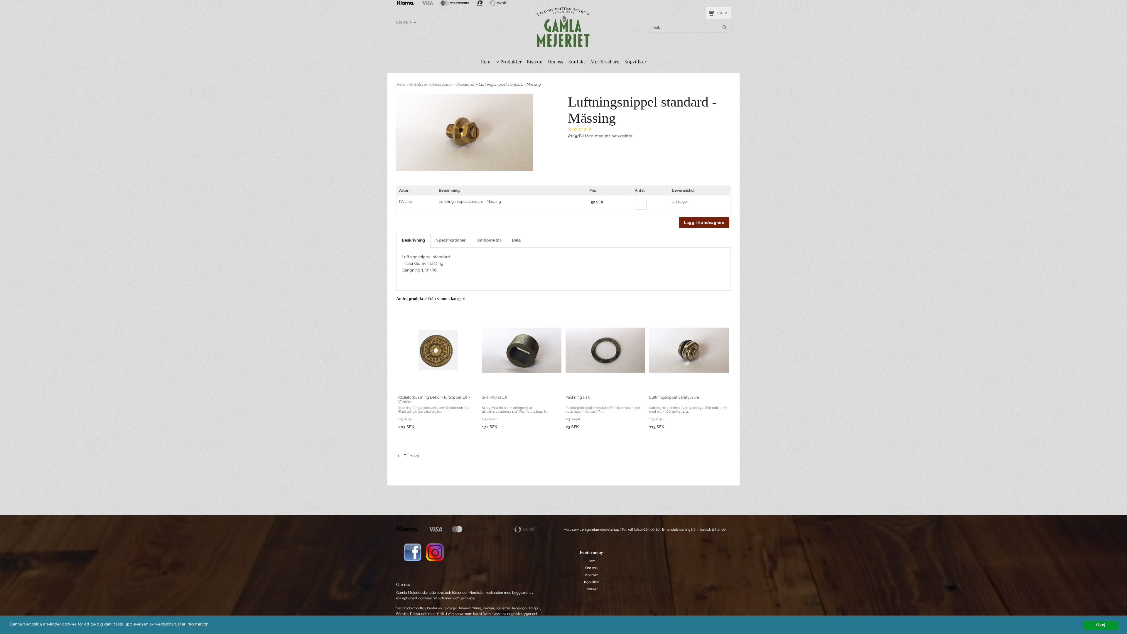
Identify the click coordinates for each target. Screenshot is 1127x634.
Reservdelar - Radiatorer (453, 84)
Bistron (535, 61)
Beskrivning (413, 240)
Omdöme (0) (489, 240)
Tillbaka (409, 455)
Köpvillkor (635, 61)
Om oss (555, 61)
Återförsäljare (604, 61)
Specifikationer (450, 240)
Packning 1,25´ (578, 397)
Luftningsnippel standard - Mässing (470, 201)
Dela (516, 240)
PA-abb (405, 201)
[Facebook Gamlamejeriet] (412, 552)
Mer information (193, 624)
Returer (592, 589)
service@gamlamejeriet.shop (595, 529)
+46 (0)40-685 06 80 (643, 529)
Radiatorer (418, 84)
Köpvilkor (591, 582)
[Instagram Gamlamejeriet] (435, 552)
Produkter (511, 61)
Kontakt (576, 61)
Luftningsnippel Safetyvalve (674, 397)
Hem (485, 61)
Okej (1100, 625)
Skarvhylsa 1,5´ (495, 397)
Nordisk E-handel (712, 529)
